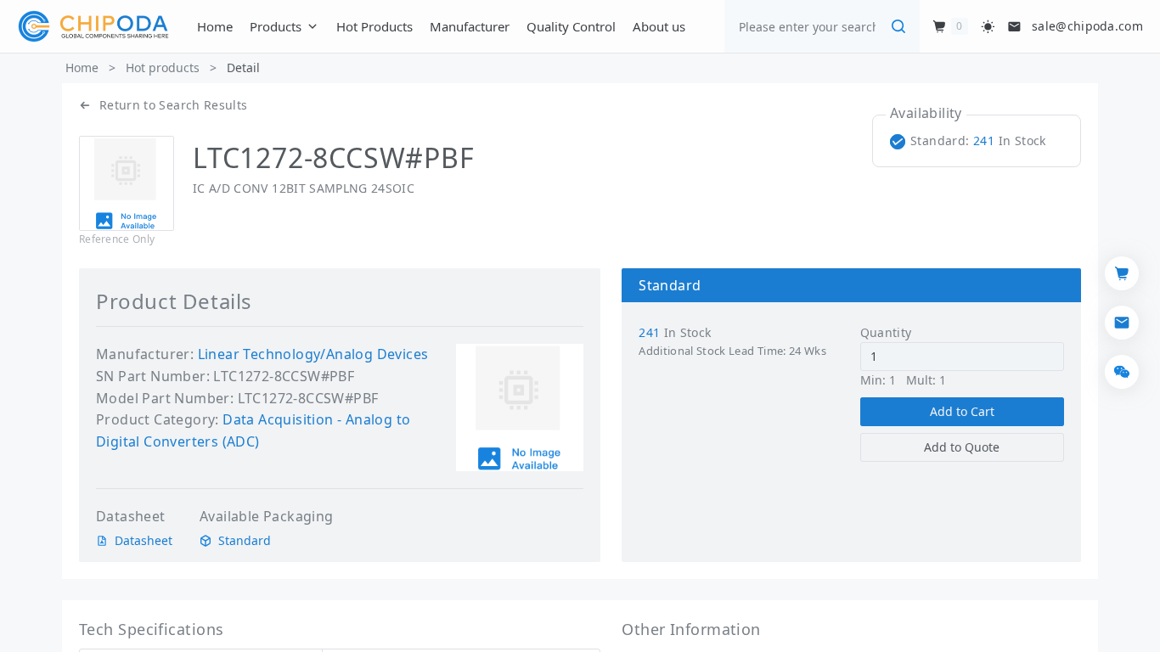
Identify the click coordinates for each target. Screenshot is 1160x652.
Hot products (163, 67)
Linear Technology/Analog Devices (313, 354)
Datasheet (143, 541)
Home (82, 67)
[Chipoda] (93, 26)
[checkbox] (971, 141)
